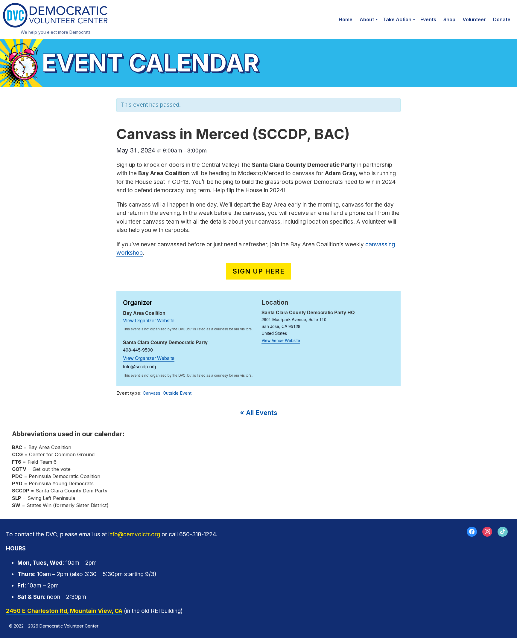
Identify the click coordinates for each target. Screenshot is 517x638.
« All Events (258, 412)
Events (428, 19)
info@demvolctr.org (134, 534)
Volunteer (474, 19)
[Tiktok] (502, 532)
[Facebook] (472, 532)
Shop (449, 19)
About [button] (367, 19)
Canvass (151, 393)
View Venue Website (280, 340)
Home (345, 19)
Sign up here (258, 271)
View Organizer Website (148, 320)
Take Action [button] (397, 19)
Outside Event (177, 393)
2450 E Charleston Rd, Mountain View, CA (64, 611)
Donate (501, 19)
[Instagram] (487, 532)
